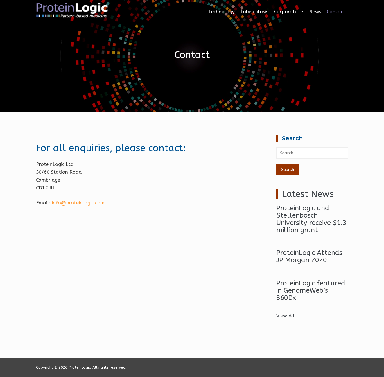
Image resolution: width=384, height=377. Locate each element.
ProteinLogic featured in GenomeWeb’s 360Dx (310, 290)
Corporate (285, 11)
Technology (221, 11)
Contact (336, 11)
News (315, 11)
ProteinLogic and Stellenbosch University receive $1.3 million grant (311, 219)
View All (285, 316)
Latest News (308, 194)
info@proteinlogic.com (78, 203)
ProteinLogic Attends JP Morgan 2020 (309, 256)
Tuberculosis (254, 11)
